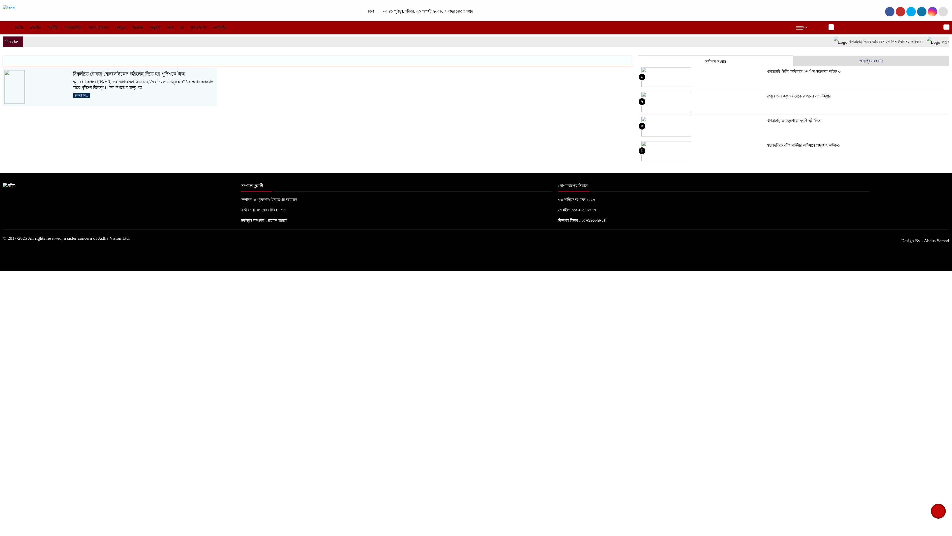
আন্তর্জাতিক (73, 27)
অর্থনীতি (53, 27)
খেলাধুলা (120, 27)
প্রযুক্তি (155, 27)
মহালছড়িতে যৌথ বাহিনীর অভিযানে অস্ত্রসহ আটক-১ (803, 145)
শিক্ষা (170, 27)
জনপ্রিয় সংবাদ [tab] (871, 61)
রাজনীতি (35, 27)
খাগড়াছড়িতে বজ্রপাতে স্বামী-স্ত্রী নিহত (794, 120)
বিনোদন (137, 27)
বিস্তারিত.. (81, 95)
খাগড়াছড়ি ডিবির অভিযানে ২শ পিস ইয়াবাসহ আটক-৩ (872, 41)
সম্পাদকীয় (220, 27)
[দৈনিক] (9, 7)
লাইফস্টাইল (198, 27)
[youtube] (932, 11)
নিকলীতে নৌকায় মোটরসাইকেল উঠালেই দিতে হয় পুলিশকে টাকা (129, 74)
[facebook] (889, 11)
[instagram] (911, 11)
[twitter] (900, 11)
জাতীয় (19, 27)
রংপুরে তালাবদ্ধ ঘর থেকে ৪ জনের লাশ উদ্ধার (799, 96)
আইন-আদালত (98, 27)
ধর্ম (182, 27)
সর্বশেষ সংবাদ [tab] (715, 61)
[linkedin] (921, 11)
